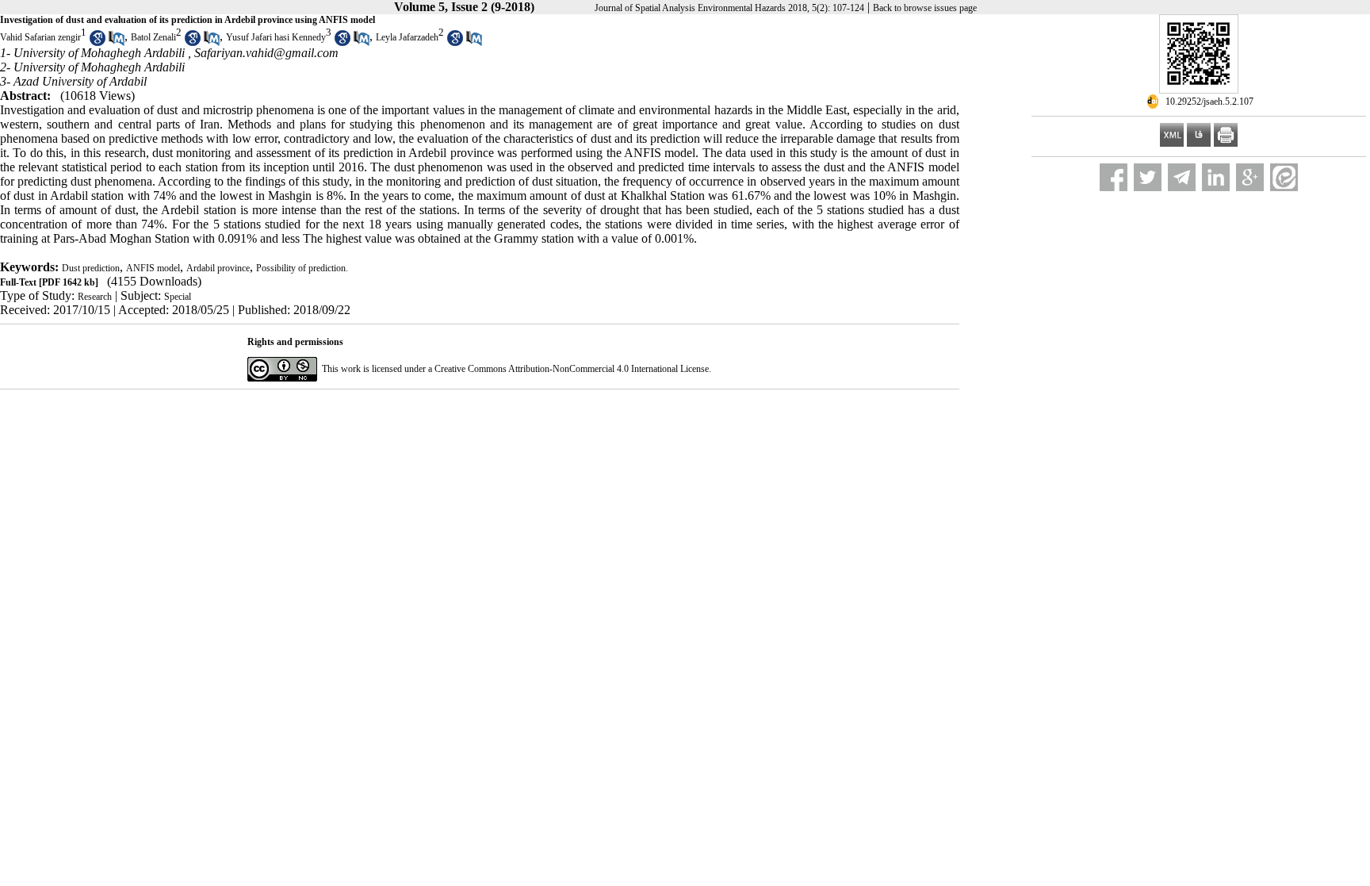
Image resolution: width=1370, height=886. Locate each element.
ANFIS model (153, 268)
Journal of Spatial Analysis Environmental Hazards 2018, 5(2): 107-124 (729, 7)
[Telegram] (1182, 177)
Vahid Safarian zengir (40, 37)
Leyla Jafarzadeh (407, 37)
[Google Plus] (1250, 177)
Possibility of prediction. (302, 268)
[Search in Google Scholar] (97, 42)
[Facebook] (1113, 177)
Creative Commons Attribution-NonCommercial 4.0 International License (571, 368)
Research (95, 296)
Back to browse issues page (925, 7)
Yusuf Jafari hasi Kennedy (276, 37)
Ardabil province (218, 268)
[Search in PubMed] (116, 42)
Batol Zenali (153, 37)
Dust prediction (91, 268)
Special (177, 296)
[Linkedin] (1216, 177)
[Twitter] (1147, 177)
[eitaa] (1284, 177)
